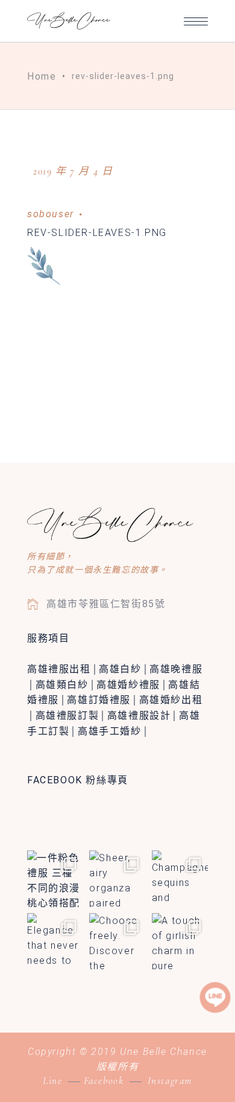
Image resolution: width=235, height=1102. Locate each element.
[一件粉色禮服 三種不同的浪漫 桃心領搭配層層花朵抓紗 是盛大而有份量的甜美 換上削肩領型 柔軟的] (55, 878)
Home (41, 76)
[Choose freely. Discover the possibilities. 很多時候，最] (117, 941)
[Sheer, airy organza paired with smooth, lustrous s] (117, 878)
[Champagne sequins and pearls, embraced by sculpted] (180, 878)
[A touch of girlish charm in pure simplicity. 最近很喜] (180, 941)
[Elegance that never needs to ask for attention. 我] (55, 941)
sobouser (50, 214)
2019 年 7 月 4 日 (73, 171)
